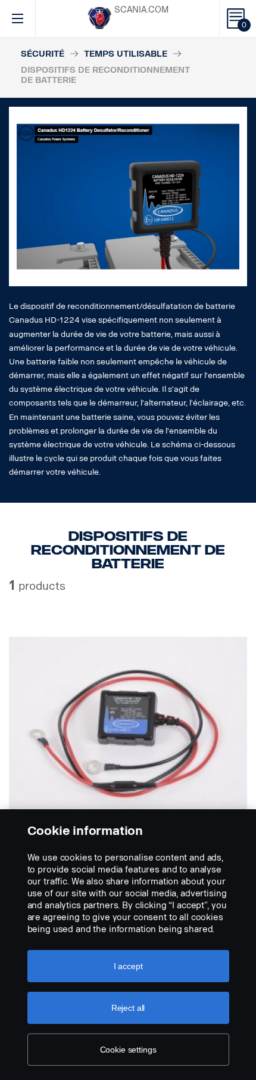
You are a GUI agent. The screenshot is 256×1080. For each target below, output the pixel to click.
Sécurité (42, 54)
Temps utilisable (125, 54)
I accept (128, 966)
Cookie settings (128, 1049)
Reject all (128, 1008)
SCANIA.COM (141, 10)
